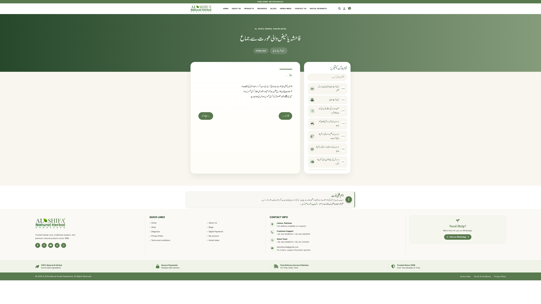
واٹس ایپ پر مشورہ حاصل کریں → (308, 204)
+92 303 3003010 (302, 234)
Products (249, 9)
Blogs (273, 9)
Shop (153, 227)
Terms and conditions (160, 240)
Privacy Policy (157, 236)
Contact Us (301, 9)
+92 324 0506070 (285, 234)
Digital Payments (318, 9)
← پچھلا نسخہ (205, 116)
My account (214, 236)
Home (226, 9)
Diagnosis (262, 9)
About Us (236, 9)
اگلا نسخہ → (285, 116)
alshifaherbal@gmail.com (287, 247)
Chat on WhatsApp (457, 237)
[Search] (339, 9)
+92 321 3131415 (301, 242)
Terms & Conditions (482, 276)
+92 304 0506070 (285, 242)
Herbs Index (285, 9)
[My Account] (344, 8)
